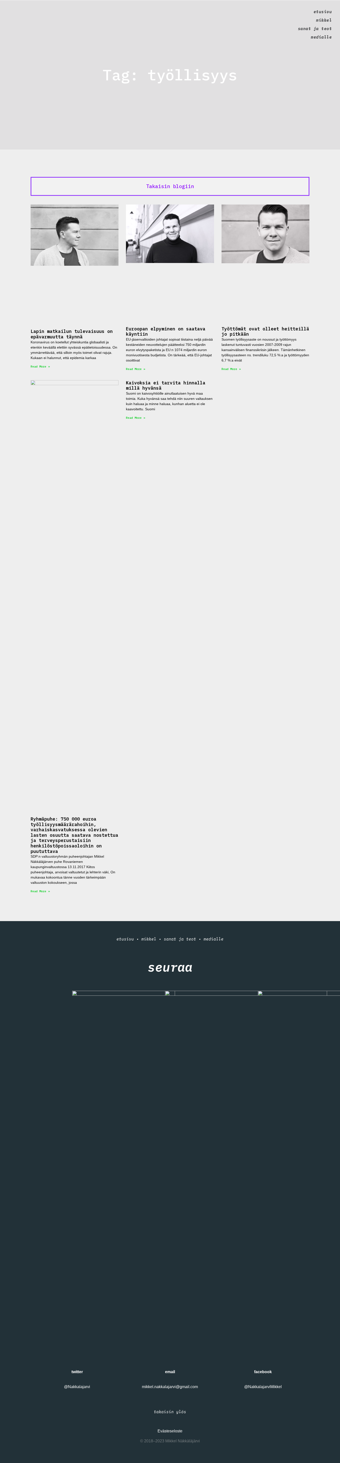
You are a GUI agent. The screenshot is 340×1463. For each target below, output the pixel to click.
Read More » (40, 366)
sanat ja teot (315, 28)
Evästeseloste (170, 1431)
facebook (263, 1372)
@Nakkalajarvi (77, 1387)
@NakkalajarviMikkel (263, 1387)
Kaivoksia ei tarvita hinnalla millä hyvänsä (165, 385)
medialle (321, 37)
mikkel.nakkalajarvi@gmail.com (170, 1387)
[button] (170, 186)
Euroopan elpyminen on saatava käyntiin (165, 331)
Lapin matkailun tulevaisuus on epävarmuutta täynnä (72, 334)
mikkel (324, 20)
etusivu (323, 11)
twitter (77, 1372)
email (170, 1372)
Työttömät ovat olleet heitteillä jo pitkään (265, 331)
